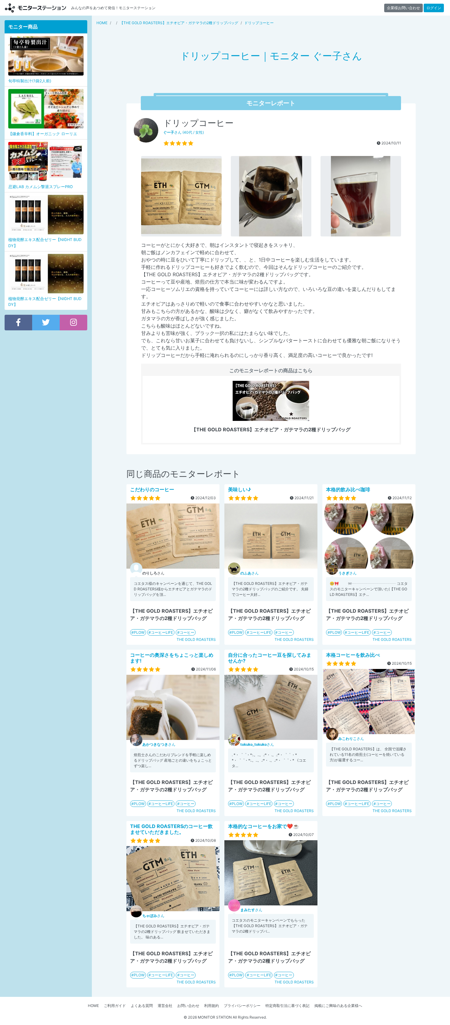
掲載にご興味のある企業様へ (338, 1005)
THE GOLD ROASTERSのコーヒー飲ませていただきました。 (171, 829)
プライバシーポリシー (242, 1005)
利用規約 (211, 1005)
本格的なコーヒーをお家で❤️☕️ (263, 826)
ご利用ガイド (115, 1005)
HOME (93, 1005)
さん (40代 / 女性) (183, 132)
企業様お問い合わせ (403, 8)
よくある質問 (142, 1005)
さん (249, 573)
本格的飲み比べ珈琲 (348, 489)
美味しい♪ (239, 489)
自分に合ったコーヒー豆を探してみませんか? (269, 658)
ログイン (433, 8)
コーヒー (187, 632)
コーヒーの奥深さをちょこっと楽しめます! (171, 658)
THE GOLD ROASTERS (196, 639)
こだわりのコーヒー (152, 489)
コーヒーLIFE (162, 632)
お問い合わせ (188, 1005)
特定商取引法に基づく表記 (287, 1005)
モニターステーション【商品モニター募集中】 (35, 7)
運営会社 (165, 1005)
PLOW (139, 632)
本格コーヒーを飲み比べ (353, 655)
